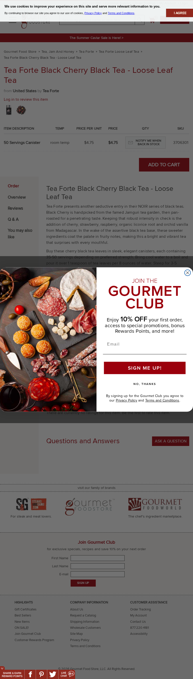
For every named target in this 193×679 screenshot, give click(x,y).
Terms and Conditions (162, 400)
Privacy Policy (126, 400)
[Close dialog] (188, 273)
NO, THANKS (144, 384)
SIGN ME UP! (145, 368)
